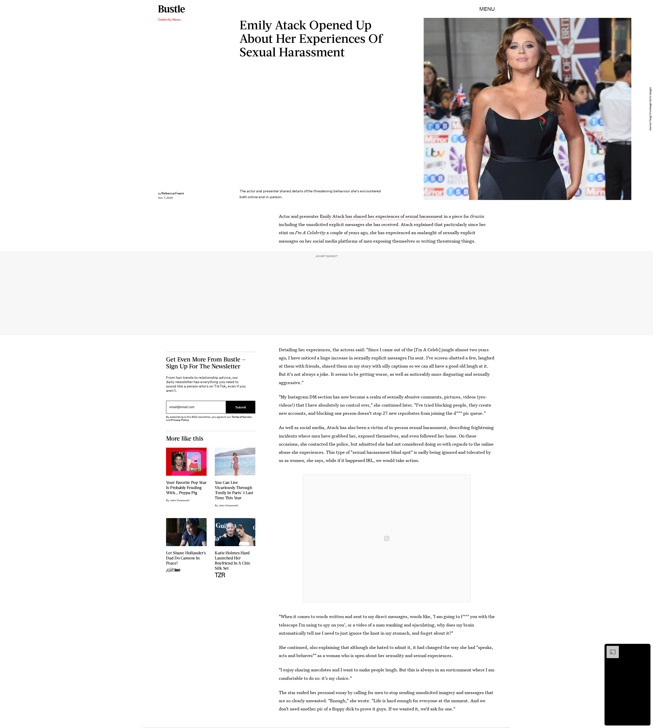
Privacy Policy (180, 420)
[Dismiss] (645, 648)
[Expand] (610, 648)
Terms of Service (242, 417)
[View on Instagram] (387, 538)
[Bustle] (171, 9)
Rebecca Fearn (172, 193)
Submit (240, 407)
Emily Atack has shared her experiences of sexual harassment (381, 216)
